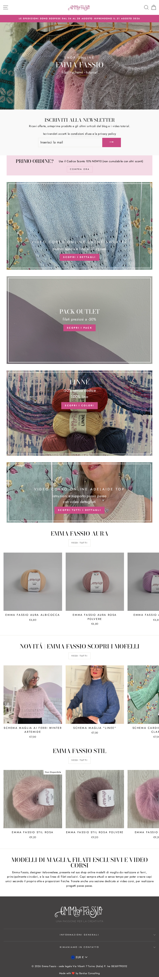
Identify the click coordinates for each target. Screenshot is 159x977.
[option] (79, 18)
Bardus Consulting (89, 973)
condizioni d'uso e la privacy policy (93, 134)
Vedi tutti (79, 542)
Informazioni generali (79, 934)
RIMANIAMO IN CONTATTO (79, 947)
